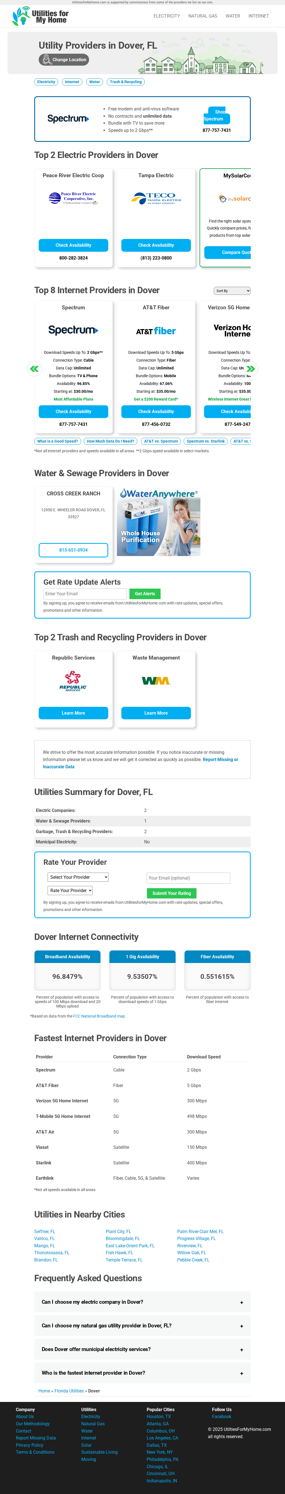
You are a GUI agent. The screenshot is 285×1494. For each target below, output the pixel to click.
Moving (88, 1459)
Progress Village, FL (196, 1238)
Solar (86, 1445)
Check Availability (73, 245)
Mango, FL (44, 1245)
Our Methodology (33, 1423)
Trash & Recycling (126, 82)
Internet (259, 16)
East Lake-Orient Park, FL (130, 1245)
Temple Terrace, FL (124, 1260)
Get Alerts (145, 593)
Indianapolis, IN (162, 1480)
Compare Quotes (239, 252)
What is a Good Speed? (57, 441)
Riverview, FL (190, 1245)
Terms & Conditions (35, 1452)
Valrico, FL (44, 1238)
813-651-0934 (73, 550)
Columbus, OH (161, 1431)
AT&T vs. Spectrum (161, 441)
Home (44, 1391)
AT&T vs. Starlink (249, 441)
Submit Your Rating (172, 893)
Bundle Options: (62, 376)
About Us (25, 1416)
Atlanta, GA (158, 1423)
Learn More (73, 713)
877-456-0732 (156, 424)
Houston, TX (159, 1416)
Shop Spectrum (215, 115)
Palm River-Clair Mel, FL (200, 1231)
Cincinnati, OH (161, 1473)
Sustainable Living (99, 1452)
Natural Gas (202, 16)
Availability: (66, 383)
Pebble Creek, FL (193, 1260)
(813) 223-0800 (156, 258)
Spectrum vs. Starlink (206, 441)
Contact (23, 1431)
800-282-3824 (73, 258)
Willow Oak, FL (191, 1252)
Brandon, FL (46, 1260)
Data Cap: (64, 368)
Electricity (167, 16)
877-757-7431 (217, 130)
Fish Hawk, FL (119, 1252)
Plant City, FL (118, 1231)
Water (233, 16)
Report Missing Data (36, 1438)
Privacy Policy (29, 1445)
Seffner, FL (44, 1231)
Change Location (69, 59)
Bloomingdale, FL (123, 1238)
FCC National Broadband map (99, 1016)
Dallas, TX (157, 1445)
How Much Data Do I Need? (110, 441)
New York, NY (160, 1452)
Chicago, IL (157, 1466)
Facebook (221, 1416)
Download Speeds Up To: (65, 352)
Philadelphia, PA (162, 1459)
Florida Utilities (69, 1391)
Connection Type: (68, 360)
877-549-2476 (239, 424)
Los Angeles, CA (162, 1438)
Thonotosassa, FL (52, 1252)
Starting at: (63, 391)
